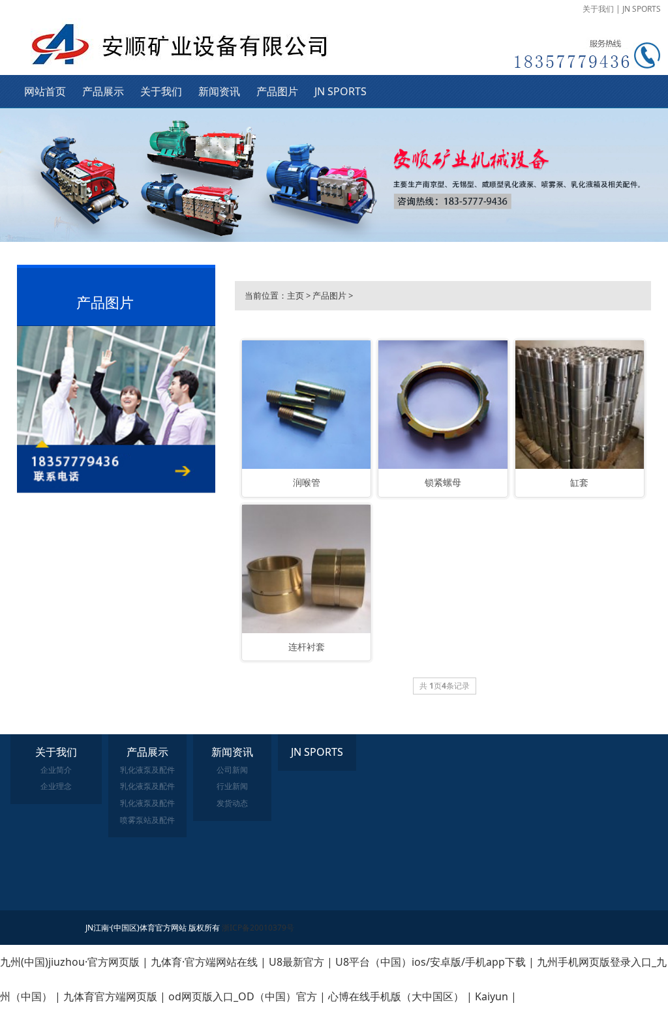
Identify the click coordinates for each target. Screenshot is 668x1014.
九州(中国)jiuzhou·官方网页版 (70, 962)
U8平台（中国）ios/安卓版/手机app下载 (430, 962)
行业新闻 (232, 786)
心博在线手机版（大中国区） (396, 996)
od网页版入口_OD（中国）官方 (242, 996)
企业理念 (56, 786)
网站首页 (45, 91)
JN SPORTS (641, 8)
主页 (295, 295)
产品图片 (277, 91)
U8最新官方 (296, 962)
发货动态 (232, 803)
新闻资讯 (219, 91)
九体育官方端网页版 (110, 996)
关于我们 (598, 8)
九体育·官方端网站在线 (204, 962)
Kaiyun (491, 996)
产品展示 (103, 91)
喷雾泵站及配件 (147, 820)
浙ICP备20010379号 (258, 927)
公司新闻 (232, 769)
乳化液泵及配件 (147, 769)
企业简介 (56, 769)
